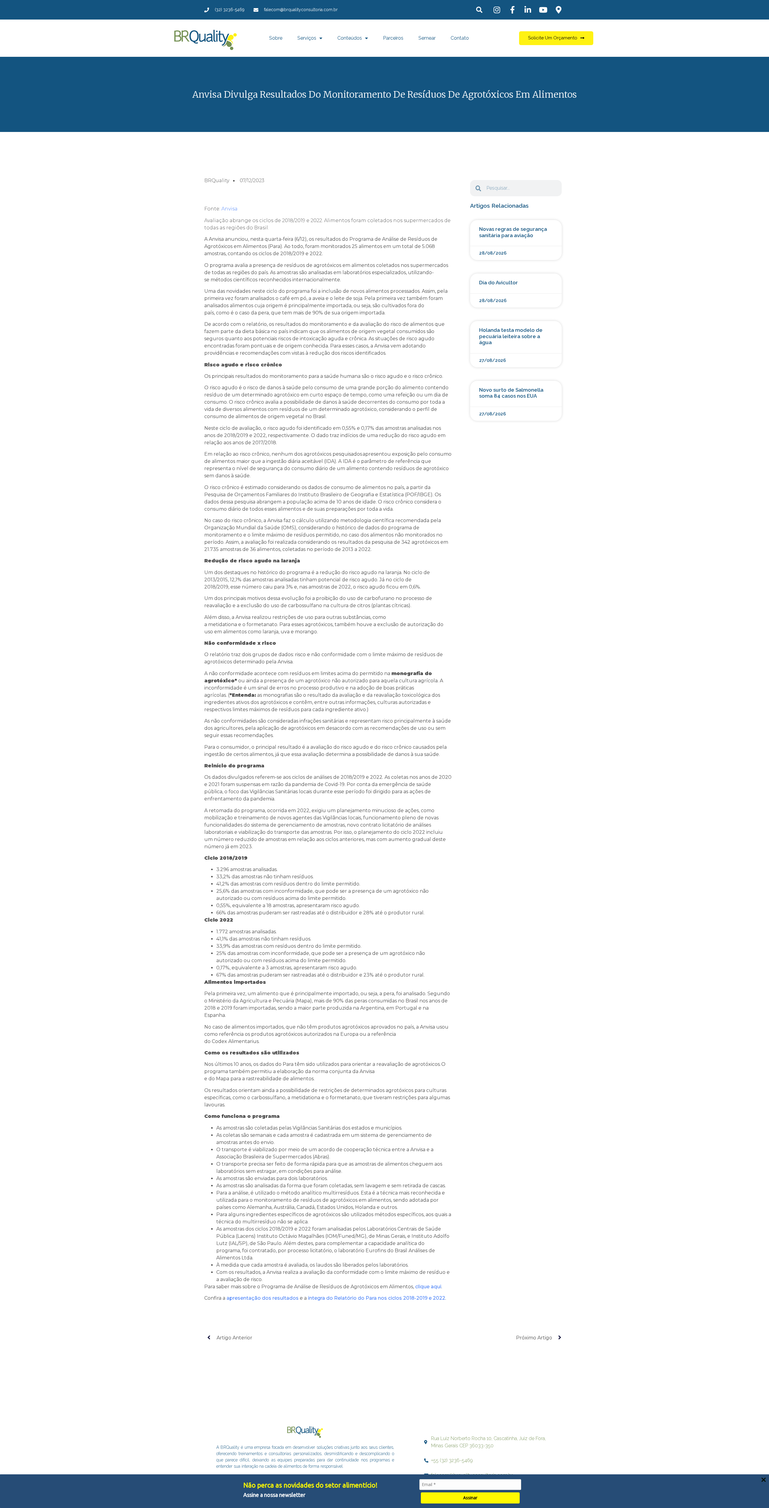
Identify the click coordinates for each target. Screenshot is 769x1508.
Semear (427, 38)
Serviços (306, 38)
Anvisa (229, 209)
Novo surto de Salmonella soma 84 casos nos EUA (511, 393)
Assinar (470, 1497)
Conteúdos (349, 38)
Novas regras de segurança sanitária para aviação (513, 232)
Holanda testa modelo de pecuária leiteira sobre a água (511, 336)
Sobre (275, 38)
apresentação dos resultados (262, 1298)
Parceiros (393, 38)
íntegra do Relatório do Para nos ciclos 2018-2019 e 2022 (376, 1298)
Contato (460, 38)
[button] (479, 10)
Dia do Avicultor (498, 283)
